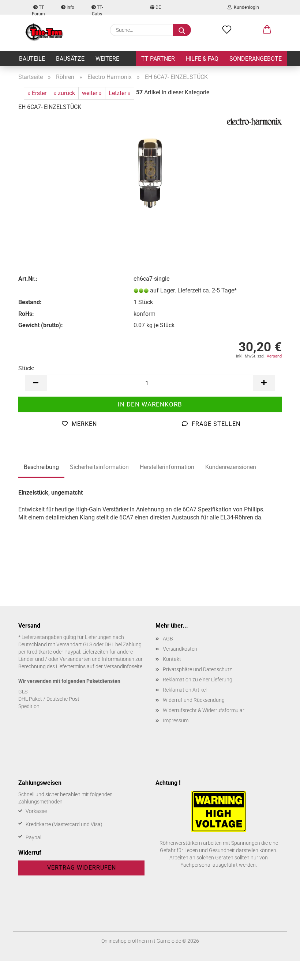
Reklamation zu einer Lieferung (197, 679)
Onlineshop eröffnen (124, 941)
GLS (22, 692)
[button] (267, 30)
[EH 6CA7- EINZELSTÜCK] (150, 172)
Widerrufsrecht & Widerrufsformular (203, 710)
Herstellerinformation (167, 467)
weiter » (92, 93)
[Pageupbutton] (280, 950)
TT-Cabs (97, 10)
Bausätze (70, 58)
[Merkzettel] (227, 30)
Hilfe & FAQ (202, 58)
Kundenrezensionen (230, 467)
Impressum (175, 720)
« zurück (64, 93)
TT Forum (38, 10)
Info (69, 7)
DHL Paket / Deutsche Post (48, 699)
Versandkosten (180, 649)
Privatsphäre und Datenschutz (197, 669)
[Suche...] (182, 30)
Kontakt (172, 659)
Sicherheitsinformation (99, 467)
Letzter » (120, 93)
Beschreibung (41, 467)
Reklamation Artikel (185, 690)
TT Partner (158, 58)
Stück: (26, 368)
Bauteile (32, 58)
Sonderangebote (255, 58)
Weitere (107, 58)
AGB (168, 639)
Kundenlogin (245, 7)
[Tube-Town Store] (44, 33)
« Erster (36, 93)
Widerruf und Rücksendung (194, 700)
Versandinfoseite (123, 666)
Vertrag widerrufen (81, 867)
